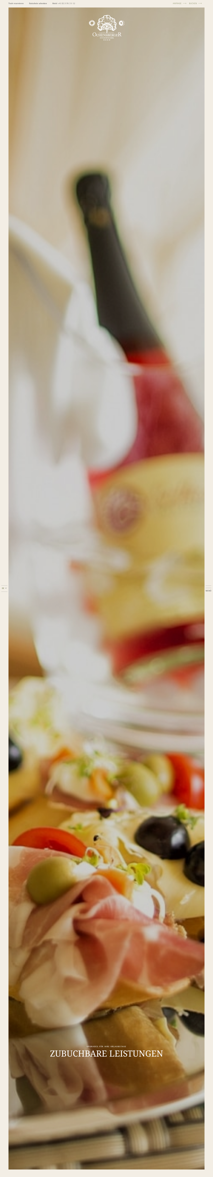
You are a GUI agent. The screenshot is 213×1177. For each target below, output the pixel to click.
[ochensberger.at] (106, 27)
